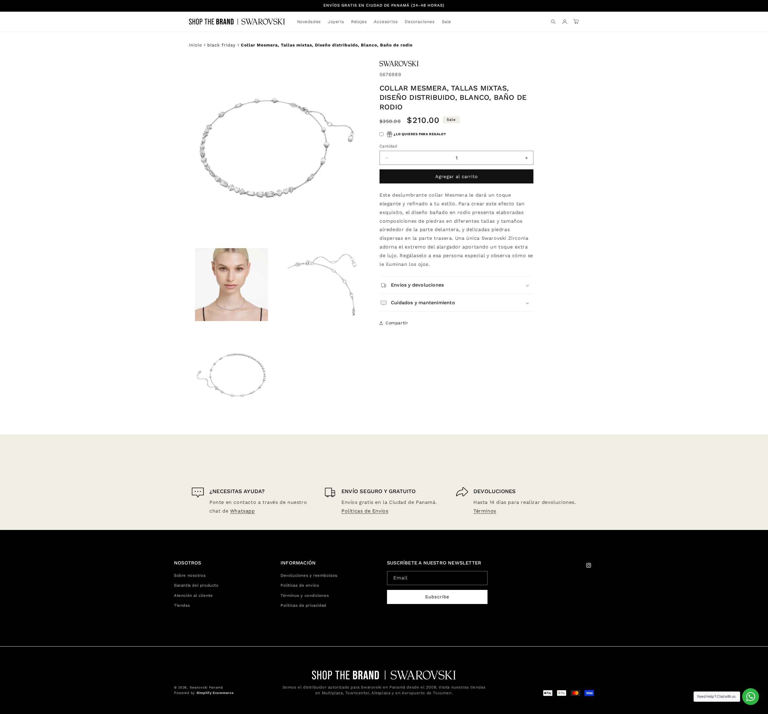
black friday (221, 45)
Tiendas (182, 605)
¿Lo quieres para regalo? (420, 134)
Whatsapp (242, 511)
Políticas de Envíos (364, 511)
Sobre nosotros (190, 575)
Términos (484, 511)
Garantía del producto (196, 585)
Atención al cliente (193, 595)
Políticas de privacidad (303, 605)
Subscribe (437, 596)
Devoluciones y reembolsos (309, 575)
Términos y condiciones (304, 595)
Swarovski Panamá (206, 687)
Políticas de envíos (299, 585)
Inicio (195, 45)
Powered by (203, 693)
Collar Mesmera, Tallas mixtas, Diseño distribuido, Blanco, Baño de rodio (326, 45)
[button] (335, 21)
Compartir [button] (397, 322)
